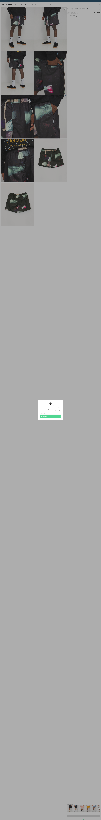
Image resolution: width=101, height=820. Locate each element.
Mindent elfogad (44, 416)
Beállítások (43, 413)
